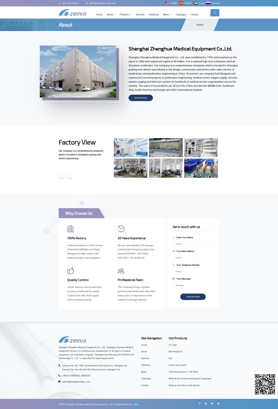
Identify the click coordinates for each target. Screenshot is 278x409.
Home (99, 14)
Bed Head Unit (175, 351)
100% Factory (76, 238)
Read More (141, 98)
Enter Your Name (184, 237)
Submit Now (193, 297)
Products (124, 14)
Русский (215, 3)
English (174, 3)
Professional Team (130, 280)
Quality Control (77, 280)
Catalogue (181, 14)
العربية (202, 3)
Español (188, 3)
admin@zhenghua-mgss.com (102, 3)
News (166, 14)
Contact (195, 14)
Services (140, 14)
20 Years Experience (132, 238)
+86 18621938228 (70, 3)
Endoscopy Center (177, 364)
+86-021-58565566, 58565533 (76, 375)
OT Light (173, 344)
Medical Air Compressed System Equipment (190, 378)
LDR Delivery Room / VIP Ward (183, 371)
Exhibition (154, 14)
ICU (170, 358)
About (110, 14)
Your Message (183, 278)
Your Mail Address (185, 251)
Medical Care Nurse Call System (184, 385)
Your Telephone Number (188, 264)
